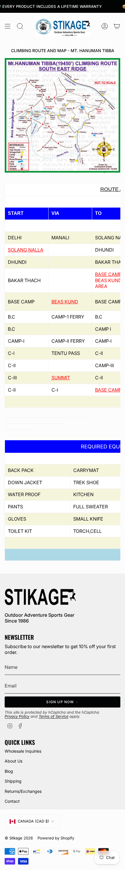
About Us (13, 760)
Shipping (13, 781)
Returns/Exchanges (23, 791)
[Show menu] (7, 26)
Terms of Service (53, 716)
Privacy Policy (17, 716)
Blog (9, 771)
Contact (12, 801)
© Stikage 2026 (19, 838)
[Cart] (117, 26)
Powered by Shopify (56, 838)
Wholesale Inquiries (23, 751)
